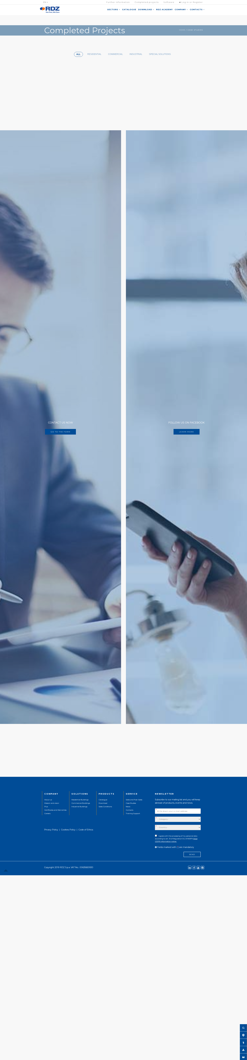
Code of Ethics (85, 829)
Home (182, 30)
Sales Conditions (105, 806)
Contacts (196, 9)
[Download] (243, 1049)
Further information (118, 2)
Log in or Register (192, 2)
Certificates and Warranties (55, 810)
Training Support (133, 813)
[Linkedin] (189, 867)
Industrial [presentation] (136, 54)
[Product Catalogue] (243, 1042)
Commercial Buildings (80, 803)
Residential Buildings (79, 800)
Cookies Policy (68, 829)
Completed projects (147, 2)
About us (48, 800)
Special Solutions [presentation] (160, 54)
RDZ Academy (164, 9)
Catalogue (129, 9)
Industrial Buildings (79, 806)
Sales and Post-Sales (134, 800)
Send (192, 854)
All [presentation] (78, 54)
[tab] (78, 54)
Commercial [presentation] (115, 54)
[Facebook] (194, 867)
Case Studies (131, 803)
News (128, 806)
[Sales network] (243, 1035)
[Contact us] (243, 1057)
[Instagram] (202, 867)
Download (145, 9)
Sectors (113, 9)
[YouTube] (198, 867)
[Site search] (243, 1027)
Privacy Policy (51, 829)
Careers (47, 813)
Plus (46, 806)
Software (169, 2)
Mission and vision (51, 803)
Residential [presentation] (94, 54)
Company (181, 9)
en (45, 2)
